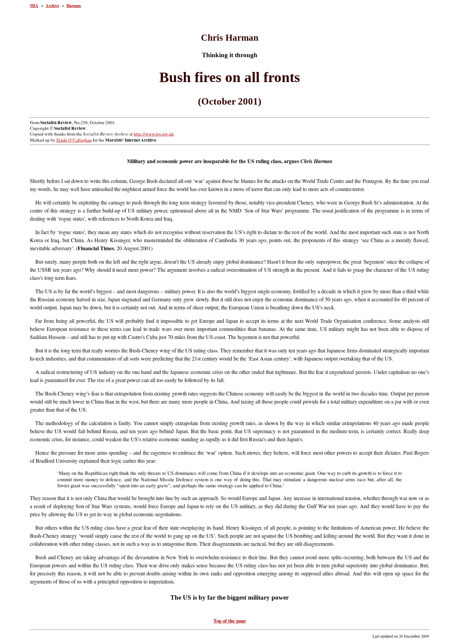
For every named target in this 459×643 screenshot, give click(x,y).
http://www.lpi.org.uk (154, 134)
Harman (74, 5)
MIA (34, 5)
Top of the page (229, 620)
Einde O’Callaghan (74, 140)
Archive (52, 5)
